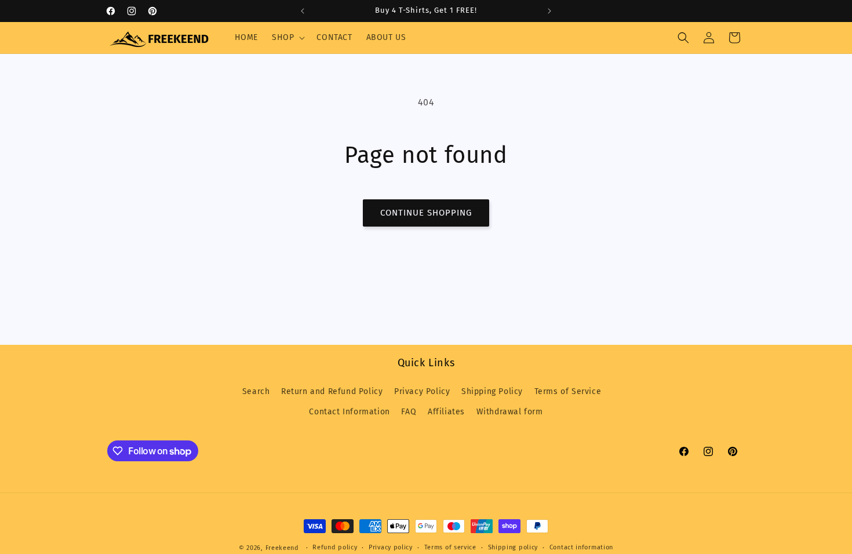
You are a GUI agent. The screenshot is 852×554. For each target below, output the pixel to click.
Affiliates (446, 412)
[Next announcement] (549, 11)
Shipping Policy (492, 391)
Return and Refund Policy (332, 391)
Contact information (581, 547)
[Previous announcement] (302, 11)
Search (256, 391)
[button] (287, 37)
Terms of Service (568, 391)
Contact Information (349, 412)
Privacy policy (391, 547)
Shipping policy (513, 547)
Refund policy (334, 547)
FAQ (408, 412)
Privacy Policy (422, 391)
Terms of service (450, 547)
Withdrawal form (509, 412)
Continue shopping (426, 212)
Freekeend (282, 548)
